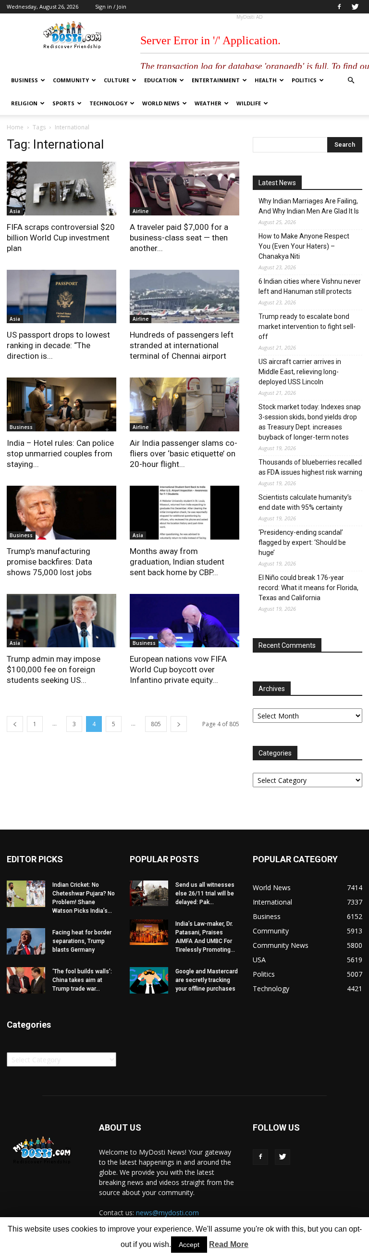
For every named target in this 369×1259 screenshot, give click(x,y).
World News (161, 103)
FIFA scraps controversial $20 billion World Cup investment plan (61, 237)
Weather (208, 103)
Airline (140, 211)
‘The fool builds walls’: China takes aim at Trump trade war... (82, 980)
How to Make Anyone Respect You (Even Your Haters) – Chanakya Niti (303, 246)
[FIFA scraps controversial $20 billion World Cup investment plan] (61, 188)
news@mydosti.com (167, 1212)
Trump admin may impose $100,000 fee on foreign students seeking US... (53, 669)
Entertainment (216, 80)
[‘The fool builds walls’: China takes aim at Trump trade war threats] (26, 980)
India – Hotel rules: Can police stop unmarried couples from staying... (60, 453)
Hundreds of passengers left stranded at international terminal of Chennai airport (182, 345)
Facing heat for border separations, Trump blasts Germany (81, 941)
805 (156, 724)
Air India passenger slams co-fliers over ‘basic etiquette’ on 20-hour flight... (183, 453)
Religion (24, 103)
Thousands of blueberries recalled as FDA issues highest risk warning (310, 467)
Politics (304, 80)
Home (15, 127)
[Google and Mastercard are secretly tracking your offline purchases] (149, 980)
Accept (189, 1244)
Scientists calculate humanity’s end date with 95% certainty (305, 502)
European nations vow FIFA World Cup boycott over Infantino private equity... (178, 669)
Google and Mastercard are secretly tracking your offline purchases (206, 980)
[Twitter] (355, 6)
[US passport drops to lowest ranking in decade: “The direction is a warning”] (61, 297)
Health (266, 80)
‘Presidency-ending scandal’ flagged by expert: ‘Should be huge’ (302, 542)
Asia (15, 211)
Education (160, 80)
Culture (116, 80)
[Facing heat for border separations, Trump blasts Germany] (26, 941)
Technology (108, 103)
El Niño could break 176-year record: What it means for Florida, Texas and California (308, 588)
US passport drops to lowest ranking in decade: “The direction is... (58, 345)
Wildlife (248, 103)
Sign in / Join (110, 6)
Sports (63, 103)
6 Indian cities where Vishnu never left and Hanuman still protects (309, 286)
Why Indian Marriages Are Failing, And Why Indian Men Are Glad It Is (308, 206)
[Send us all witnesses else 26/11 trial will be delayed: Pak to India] (149, 893)
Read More (228, 1244)
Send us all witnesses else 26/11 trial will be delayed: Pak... (204, 893)
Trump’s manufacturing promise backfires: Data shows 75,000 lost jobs (49, 561)
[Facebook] (339, 6)
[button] (350, 80)
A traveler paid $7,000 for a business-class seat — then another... (179, 237)
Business (24, 80)
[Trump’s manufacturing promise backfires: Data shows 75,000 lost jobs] (61, 513)
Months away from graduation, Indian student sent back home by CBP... (177, 561)
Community (71, 80)
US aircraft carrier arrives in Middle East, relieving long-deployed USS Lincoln (299, 372)
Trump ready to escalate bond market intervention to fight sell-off (307, 326)
